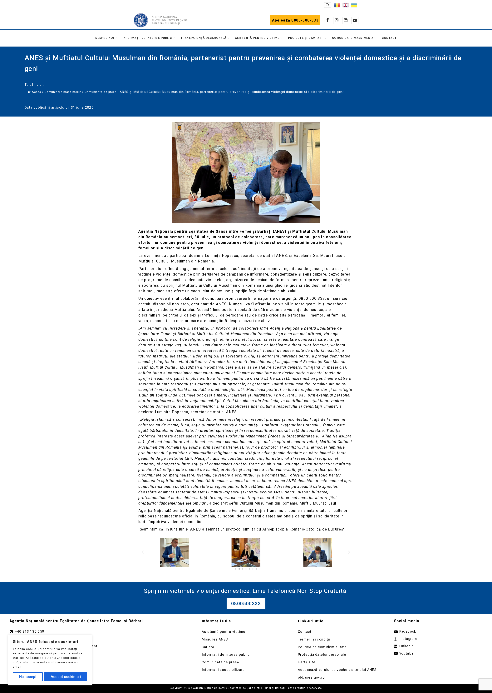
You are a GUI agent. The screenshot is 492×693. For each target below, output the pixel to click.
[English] (345, 4)
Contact (389, 38)
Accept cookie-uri (66, 677)
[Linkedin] (345, 20)
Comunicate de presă (101, 91)
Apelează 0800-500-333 (295, 20)
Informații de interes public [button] (147, 38)
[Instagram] (336, 20)
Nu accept (28, 677)
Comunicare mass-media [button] (352, 38)
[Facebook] (327, 20)
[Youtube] (354, 20)
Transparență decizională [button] (203, 38)
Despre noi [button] (104, 38)
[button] (327, 5)
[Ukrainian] (354, 4)
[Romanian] (337, 4)
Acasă (36, 91)
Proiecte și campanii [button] (306, 38)
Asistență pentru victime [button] (257, 38)
